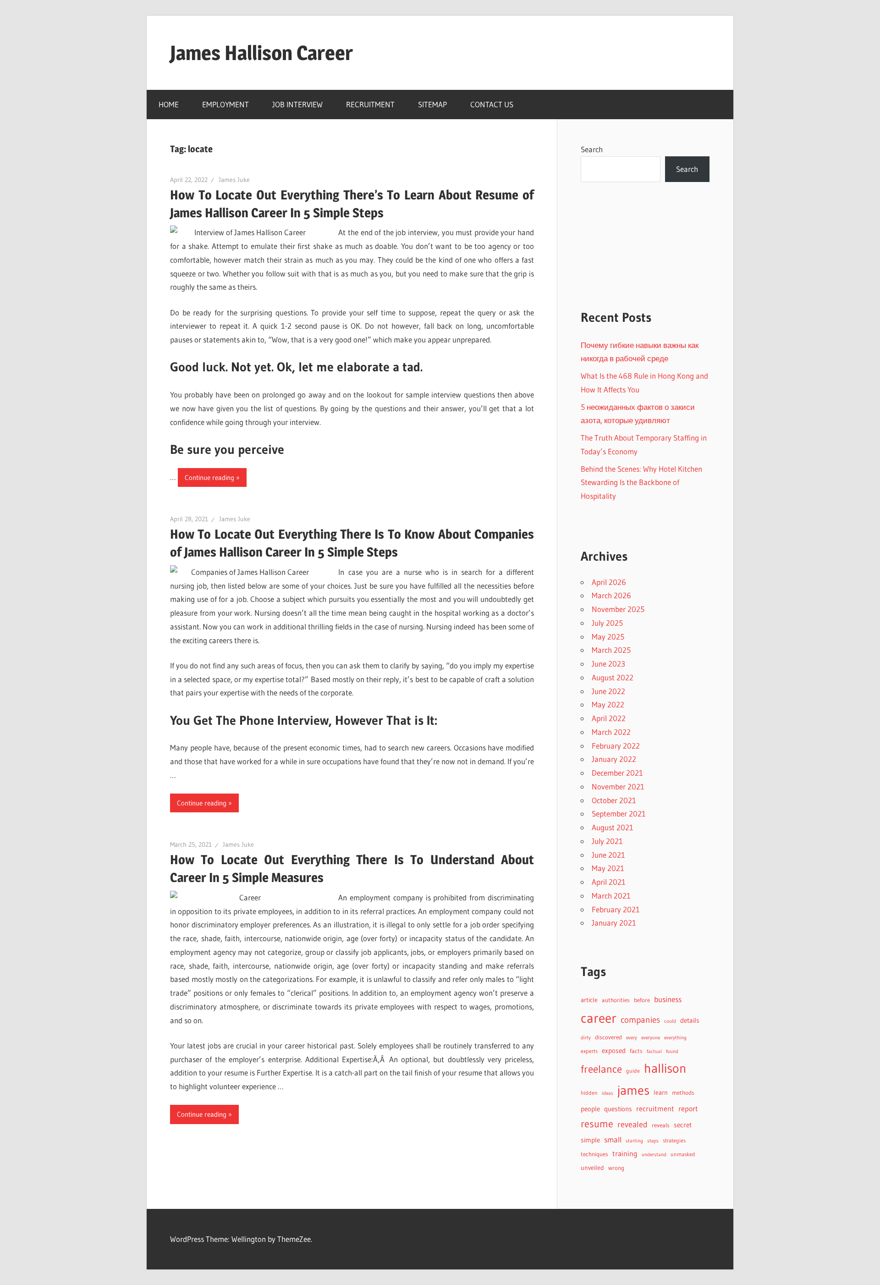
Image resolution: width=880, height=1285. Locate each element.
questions (618, 1109)
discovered (608, 1037)
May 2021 (608, 868)
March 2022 (611, 732)
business (668, 999)
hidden (589, 1092)
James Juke (234, 180)
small (613, 1139)
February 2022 (616, 745)
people (590, 1109)
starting (634, 1140)
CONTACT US (491, 104)
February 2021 (616, 909)
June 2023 (608, 663)
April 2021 (609, 882)
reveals (661, 1125)
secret (683, 1125)
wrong (616, 1167)
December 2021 (617, 773)
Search (592, 149)
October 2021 (614, 800)
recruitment (655, 1108)
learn (661, 1093)
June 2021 (608, 855)
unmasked (683, 1154)
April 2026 (609, 582)
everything (675, 1038)
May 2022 (608, 704)
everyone (650, 1037)
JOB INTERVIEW (297, 104)
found (672, 1051)
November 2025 (618, 609)
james (633, 1090)
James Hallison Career (261, 52)
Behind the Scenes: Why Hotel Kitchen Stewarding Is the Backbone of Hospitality (641, 482)
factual (654, 1051)
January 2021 (614, 922)
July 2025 (607, 623)
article (589, 1000)
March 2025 (611, 650)
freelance (601, 1069)
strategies (674, 1140)
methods (683, 1092)
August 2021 (612, 827)
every (631, 1037)
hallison (665, 1068)
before (642, 1000)
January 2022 (614, 759)
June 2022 (608, 691)
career (598, 1017)
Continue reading (209, 477)
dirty (586, 1037)
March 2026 (611, 595)
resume (597, 1124)
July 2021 (607, 841)
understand (654, 1155)
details (689, 1020)
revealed (632, 1124)
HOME (169, 104)
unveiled (592, 1168)
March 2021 (611, 895)
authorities (616, 1000)
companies (640, 1020)
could (670, 1021)
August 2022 (612, 677)
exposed (614, 1050)
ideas (607, 1093)
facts (636, 1051)
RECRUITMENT (370, 104)
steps (653, 1141)
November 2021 (618, 786)
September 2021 (619, 813)
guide (633, 1070)
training (625, 1153)
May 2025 (608, 636)
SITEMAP (432, 104)
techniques (594, 1154)
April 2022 (609, 718)
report (688, 1108)
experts (589, 1051)
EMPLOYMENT (225, 104)
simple (590, 1140)
